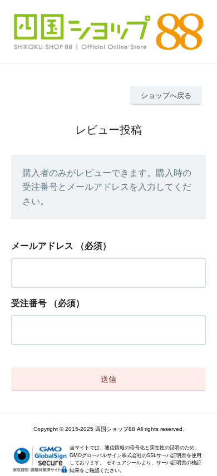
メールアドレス (42, 246)
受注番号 (29, 303)
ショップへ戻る (166, 95)
